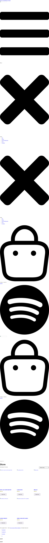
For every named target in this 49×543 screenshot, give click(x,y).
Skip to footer (8, 0)
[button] (24, 71)
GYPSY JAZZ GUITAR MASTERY (5, 489)
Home (1, 461)
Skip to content (3, 0)
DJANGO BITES (20, 489)
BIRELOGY (35, 489)
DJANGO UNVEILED (3, 518)
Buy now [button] (3, 494)
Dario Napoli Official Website (15, 527)
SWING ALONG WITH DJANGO (22, 518)
